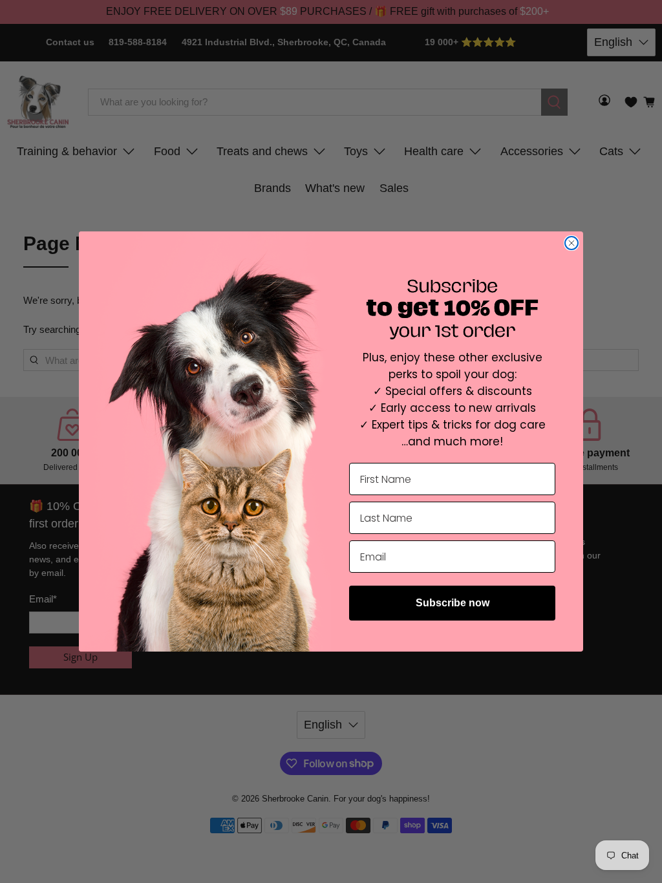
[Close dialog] (571, 243)
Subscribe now (452, 602)
